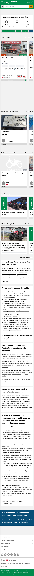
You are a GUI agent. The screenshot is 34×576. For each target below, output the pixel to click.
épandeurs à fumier (12, 316)
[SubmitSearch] (31, 6)
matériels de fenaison (26, 356)
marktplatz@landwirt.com (16, 574)
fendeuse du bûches (19, 301)
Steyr (20, 399)
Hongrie (10, 434)
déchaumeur (18, 303)
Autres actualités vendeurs (26, 257)
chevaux (8, 363)
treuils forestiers (24, 299)
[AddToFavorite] (25, 43)
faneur (28, 295)
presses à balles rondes (9, 297)
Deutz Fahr (16, 403)
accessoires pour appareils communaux (11, 374)
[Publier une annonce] (28, 2)
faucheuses (18, 295)
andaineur (24, 295)
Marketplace (25, 31)
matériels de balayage (8, 324)
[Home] (10, 2)
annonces (18, 31)
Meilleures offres (6, 37)
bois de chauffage (21, 358)
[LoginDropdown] (31, 2)
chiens (17, 363)
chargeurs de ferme (24, 322)
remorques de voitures (25, 305)
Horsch (16, 405)
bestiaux (4, 363)
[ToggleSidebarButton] (2, 2)
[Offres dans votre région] (2, 6)
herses (12, 303)
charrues (24, 303)
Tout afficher (28, 37)
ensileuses (25, 320)
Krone (23, 403)
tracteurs (18, 356)
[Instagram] (5, 554)
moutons (13, 363)
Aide (4, 560)
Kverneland (4, 405)
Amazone (10, 405)
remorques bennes (14, 305)
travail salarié (5, 367)
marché (25, 276)
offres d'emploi (15, 365)
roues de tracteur (20, 311)
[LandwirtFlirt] (18, 554)
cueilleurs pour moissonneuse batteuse (12, 320)
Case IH (7, 401)
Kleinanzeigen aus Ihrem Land (9, 111)
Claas (18, 293)
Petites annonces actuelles (8, 153)
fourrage (13, 358)
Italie (6, 434)
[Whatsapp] (14, 554)
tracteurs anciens (24, 293)
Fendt (8, 293)
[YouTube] (2, 554)
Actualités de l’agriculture (8, 224)
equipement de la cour (20, 372)
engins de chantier (10, 356)
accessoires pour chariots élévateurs (12, 330)
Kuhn (20, 403)
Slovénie (15, 434)
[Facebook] (8, 554)
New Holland (13, 293)
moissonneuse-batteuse (25, 318)
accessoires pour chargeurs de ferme (22, 328)
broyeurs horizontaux (19, 307)
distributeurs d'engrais (22, 314)
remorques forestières (8, 301)
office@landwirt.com (7, 503)
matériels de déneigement (21, 324)
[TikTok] (11, 554)
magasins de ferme (6, 358)
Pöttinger (28, 403)
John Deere (27, 399)
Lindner (3, 401)
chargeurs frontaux (15, 326)
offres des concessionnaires (8, 31)
